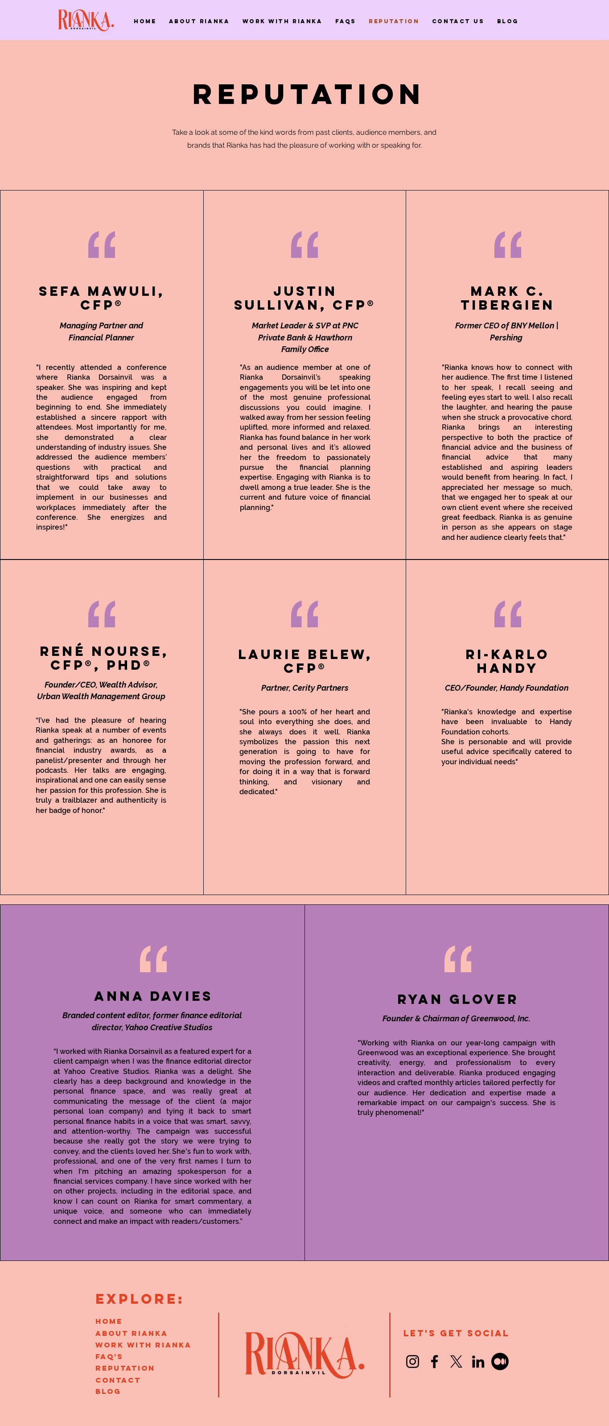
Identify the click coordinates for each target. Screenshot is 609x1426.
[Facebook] (434, 1361)
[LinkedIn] (478, 1361)
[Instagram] (412, 1361)
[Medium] (500, 1361)
